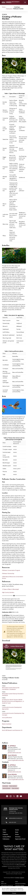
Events (17, 830)
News (16, 832)
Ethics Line (3, 883)
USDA (16, 881)
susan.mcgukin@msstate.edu (16, 760)
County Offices (7, 836)
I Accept (14, 893)
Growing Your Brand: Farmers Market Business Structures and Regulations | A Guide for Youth (13, 701)
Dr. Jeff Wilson (12, 746)
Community (5, 786)
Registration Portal (20, 839)
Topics (4, 832)
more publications (7, 717)
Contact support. (19, 877)
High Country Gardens (8, 592)
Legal (2, 881)
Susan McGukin (12, 755)
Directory (17, 836)
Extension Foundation (20, 883)
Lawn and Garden (6, 788)
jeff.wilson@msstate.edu (14, 752)
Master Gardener (6, 724)
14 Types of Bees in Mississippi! (10, 589)
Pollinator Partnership (8, 573)
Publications (9, 8)
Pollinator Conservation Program (11, 570)
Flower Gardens (15, 788)
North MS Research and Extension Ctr (12, 730)
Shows (17, 834)
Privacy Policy (13, 890)
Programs (5, 834)
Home (3, 7)
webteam (9, 636)
